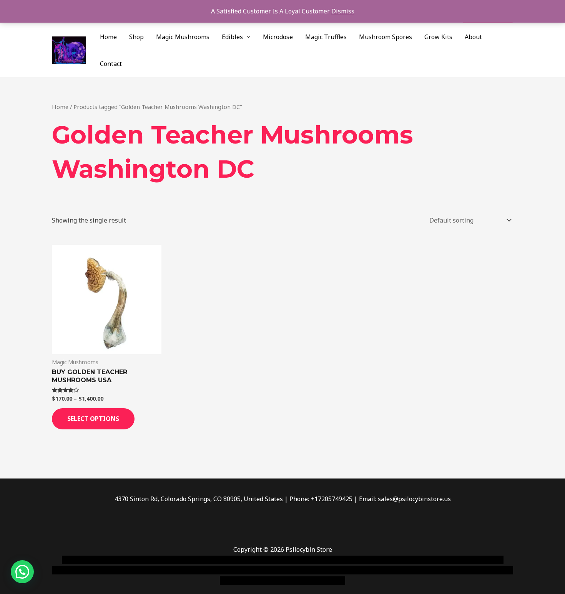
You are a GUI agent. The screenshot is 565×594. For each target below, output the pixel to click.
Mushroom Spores (385, 37)
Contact (111, 63)
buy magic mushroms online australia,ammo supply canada (393, 560)
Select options (93, 418)
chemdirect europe (146, 560)
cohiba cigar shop (335, 570)
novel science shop (89, 560)
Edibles (232, 37)
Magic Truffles (326, 37)
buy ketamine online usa (270, 560)
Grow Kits (438, 37)
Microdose (278, 37)
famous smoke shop (204, 560)
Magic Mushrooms (182, 37)
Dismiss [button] (342, 11)
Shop (136, 37)
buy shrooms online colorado (127, 570)
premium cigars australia (398, 570)
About (473, 37)
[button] (22, 571)
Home (108, 37)
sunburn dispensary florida (210, 570)
